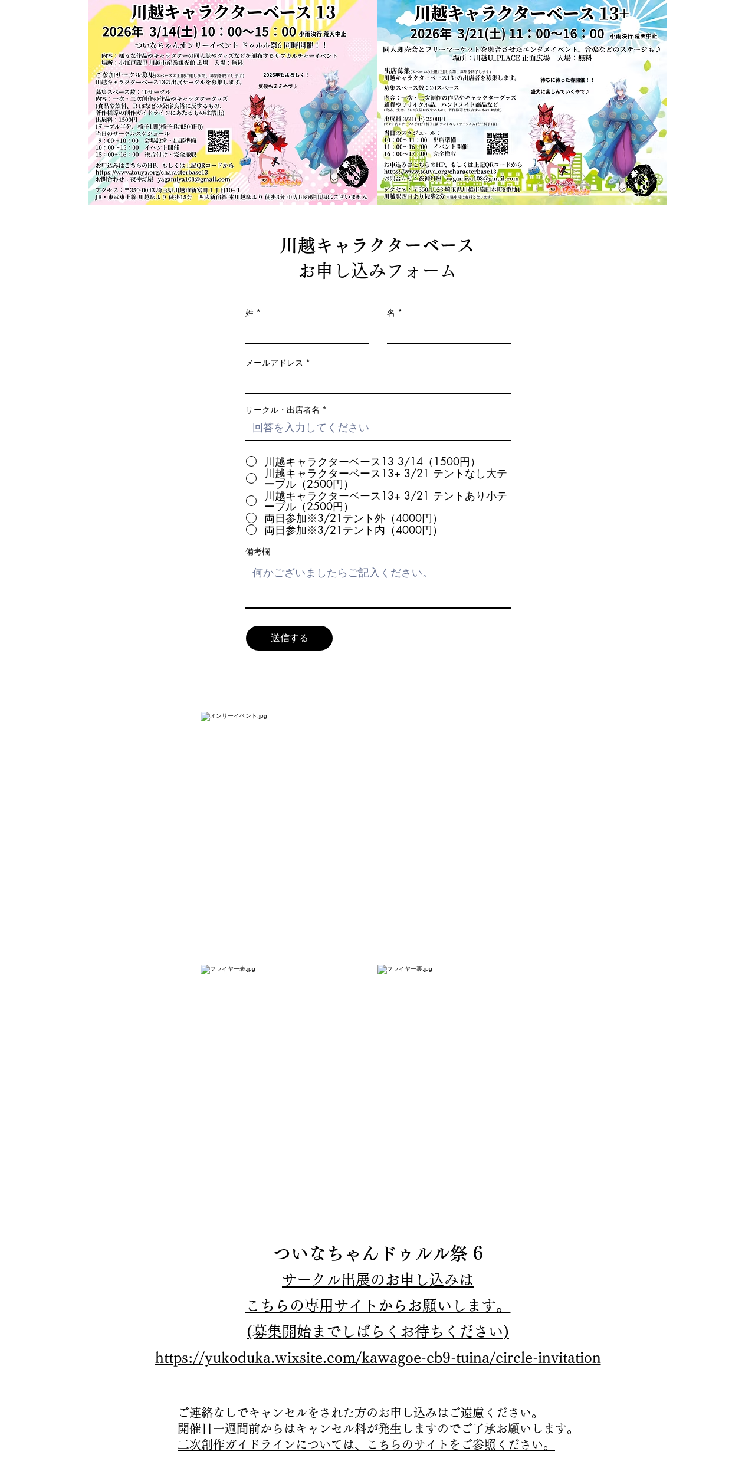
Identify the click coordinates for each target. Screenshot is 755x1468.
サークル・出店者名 (282, 410)
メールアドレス (274, 363)
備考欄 (257, 551)
